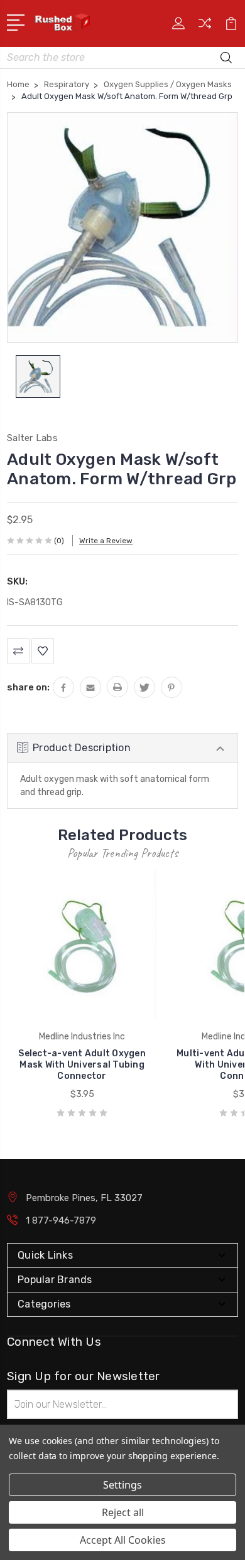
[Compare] (205, 27)
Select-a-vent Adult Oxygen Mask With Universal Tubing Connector (82, 1064)
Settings (122, 1485)
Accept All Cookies (123, 1540)
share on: (28, 687)
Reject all (123, 1512)
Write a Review (106, 540)
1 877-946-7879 (61, 1220)
